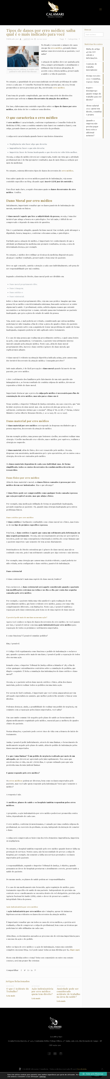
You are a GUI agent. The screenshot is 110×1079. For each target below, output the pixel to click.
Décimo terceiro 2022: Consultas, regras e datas (93, 79)
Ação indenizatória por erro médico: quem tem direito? (42, 991)
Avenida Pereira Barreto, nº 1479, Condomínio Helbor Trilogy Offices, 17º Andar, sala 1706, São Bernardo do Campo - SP (55, 1041)
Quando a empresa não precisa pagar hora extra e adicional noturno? (92, 128)
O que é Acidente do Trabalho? (17, 990)
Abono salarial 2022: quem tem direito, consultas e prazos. (94, 110)
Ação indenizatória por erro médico (22, 907)
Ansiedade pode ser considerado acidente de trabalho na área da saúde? (68, 992)
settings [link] (42, 1077)
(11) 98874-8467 (56, 1037)
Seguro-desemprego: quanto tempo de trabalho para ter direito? (94, 94)
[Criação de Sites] (20, 1069)
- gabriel (26, 39)
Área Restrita (82, 1069)
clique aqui (74, 950)
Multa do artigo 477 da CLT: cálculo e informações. (93, 53)
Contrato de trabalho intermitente (91, 67)
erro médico (67, 171)
